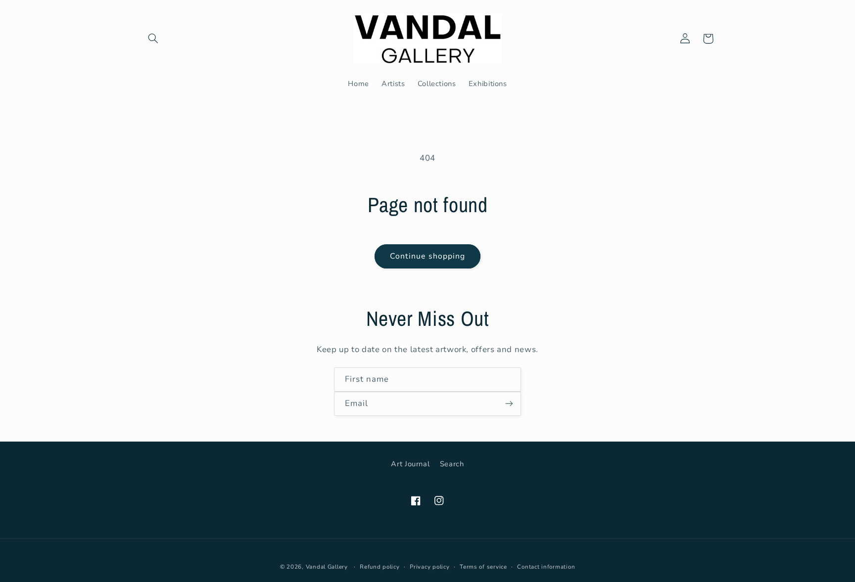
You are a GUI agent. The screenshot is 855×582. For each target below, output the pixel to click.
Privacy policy (429, 567)
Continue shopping (427, 256)
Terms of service (483, 567)
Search (452, 464)
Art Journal (410, 464)
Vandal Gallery (327, 567)
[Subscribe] (509, 404)
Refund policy (380, 567)
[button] (153, 38)
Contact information (546, 567)
